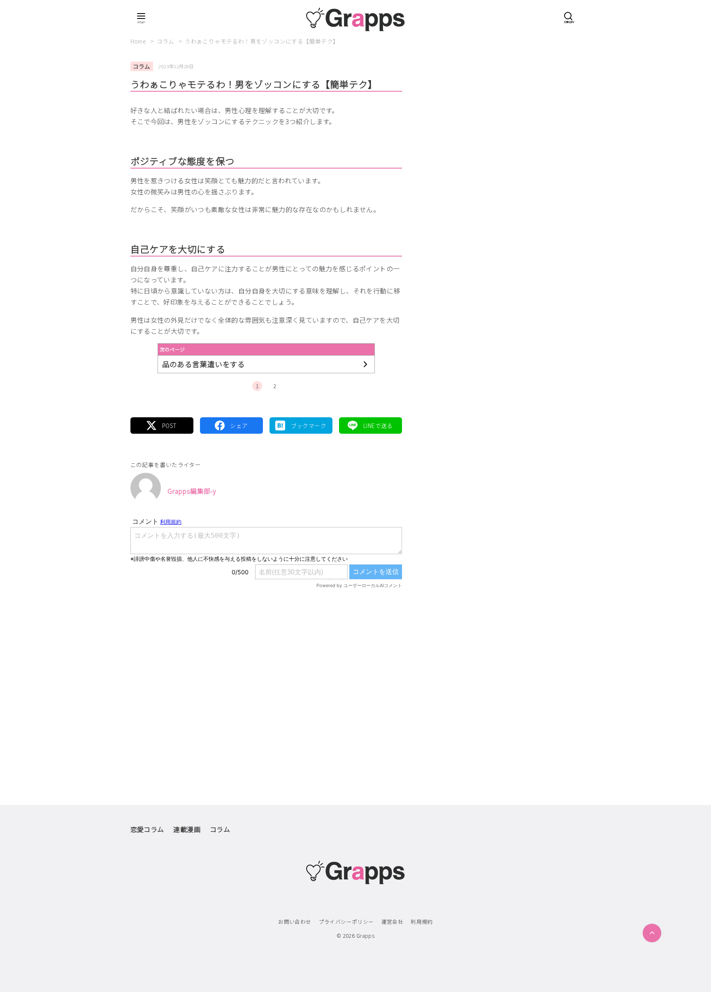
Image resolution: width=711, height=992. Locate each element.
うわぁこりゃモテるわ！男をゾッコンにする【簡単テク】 (262, 41)
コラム (166, 41)
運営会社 (392, 921)
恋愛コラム (147, 829)
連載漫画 (186, 829)
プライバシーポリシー (346, 921)
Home (139, 41)
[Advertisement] (266, 679)
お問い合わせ (294, 921)
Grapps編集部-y (191, 491)
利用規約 (422, 921)
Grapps (365, 935)
